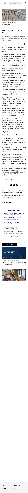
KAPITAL (4, 488)
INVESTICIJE (17, 485)
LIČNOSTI (16, 491)
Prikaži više (14, 237)
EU (14, 488)
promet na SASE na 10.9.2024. (8, 179)
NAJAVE (3, 491)
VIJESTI (3, 485)
